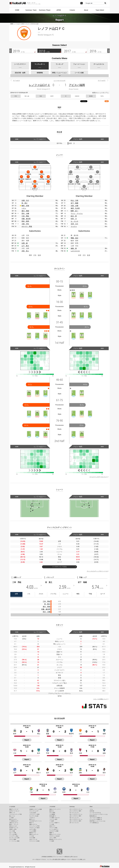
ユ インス (74, 221)
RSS (107, 101)
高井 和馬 (25, 221)
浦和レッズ (12, 812)
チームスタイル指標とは (96, 819)
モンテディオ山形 (33, 816)
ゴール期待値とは (94, 822)
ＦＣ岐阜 (51, 821)
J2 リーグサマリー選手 (75, 816)
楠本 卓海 (25, 206)
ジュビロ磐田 (32, 831)
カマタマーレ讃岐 (53, 831)
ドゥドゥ (74, 226)
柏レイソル (12, 816)
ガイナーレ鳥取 (53, 827)
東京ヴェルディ (13, 819)
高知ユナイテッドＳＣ (55, 834)
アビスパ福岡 (77, 85)
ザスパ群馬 (52, 812)
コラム (91, 809)
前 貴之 (25, 203)
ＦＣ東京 (11, 817)
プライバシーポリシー (58, 856)
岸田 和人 (25, 251)
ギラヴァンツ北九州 (54, 836)
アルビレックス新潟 (34, 827)
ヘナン (24, 208)
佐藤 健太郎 (26, 219)
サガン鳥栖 (32, 837)
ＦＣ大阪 (51, 824)
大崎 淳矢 (25, 224)
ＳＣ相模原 (52, 814)
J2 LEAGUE (32, 806)
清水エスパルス (13, 826)
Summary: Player (44, 10)
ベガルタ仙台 (32, 812)
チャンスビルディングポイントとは (97, 571)
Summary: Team (31, 10)
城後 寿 (74, 248)
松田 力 (74, 219)
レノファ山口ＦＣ (39, 85)
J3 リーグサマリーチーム (76, 819)
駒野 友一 (74, 211)
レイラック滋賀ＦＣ (54, 822)
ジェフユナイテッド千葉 (15, 814)
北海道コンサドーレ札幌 (35, 809)
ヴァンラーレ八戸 (33, 811)
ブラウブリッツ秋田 (34, 814)
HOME (17, 10)
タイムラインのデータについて (98, 477)
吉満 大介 (25, 200)
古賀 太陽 (74, 206)
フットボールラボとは (95, 812)
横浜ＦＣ (31, 822)
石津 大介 (74, 224)
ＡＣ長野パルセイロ (54, 817)
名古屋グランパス (13, 827)
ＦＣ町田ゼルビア (13, 821)
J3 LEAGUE (52, 806)
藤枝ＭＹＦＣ (32, 832)
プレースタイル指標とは (96, 817)
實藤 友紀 (74, 238)
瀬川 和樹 (25, 211)
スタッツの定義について (100, 699)
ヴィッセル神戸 (13, 834)
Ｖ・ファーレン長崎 (14, 841)
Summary (72, 806)
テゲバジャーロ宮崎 (34, 841)
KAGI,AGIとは (93, 816)
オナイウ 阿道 (27, 226)
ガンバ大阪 (12, 831)
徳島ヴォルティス (33, 834)
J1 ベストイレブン (74, 812)
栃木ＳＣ (51, 811)
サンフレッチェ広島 (14, 837)
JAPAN (58, 10)
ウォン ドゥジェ (77, 213)
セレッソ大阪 (12, 832)
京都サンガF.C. (13, 829)
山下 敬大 (25, 246)
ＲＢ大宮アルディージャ (35, 821)
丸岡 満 (25, 243)
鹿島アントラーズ (13, 809)
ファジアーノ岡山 (13, 836)
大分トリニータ (33, 839)
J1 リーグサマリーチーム (76, 809)
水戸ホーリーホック (14, 811)
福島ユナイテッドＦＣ (55, 809)
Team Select (100, 10)
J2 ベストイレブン (74, 817)
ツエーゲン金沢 (53, 819)
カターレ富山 (32, 829)
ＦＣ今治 (31, 836)
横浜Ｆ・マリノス (13, 824)
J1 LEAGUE (12, 806)
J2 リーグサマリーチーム (76, 814)
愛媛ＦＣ (51, 832)
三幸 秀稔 (25, 216)
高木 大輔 (25, 213)
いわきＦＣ (32, 817)
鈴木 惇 (74, 216)
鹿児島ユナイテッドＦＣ (55, 839)
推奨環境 (50, 856)
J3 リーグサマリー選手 (75, 821)
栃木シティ (32, 819)
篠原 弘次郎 (75, 208)
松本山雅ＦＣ (52, 816)
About (86, 10)
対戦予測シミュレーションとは (97, 821)
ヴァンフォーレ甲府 (34, 826)
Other (91, 806)
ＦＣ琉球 (51, 841)
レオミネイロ (75, 251)
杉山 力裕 (74, 200)
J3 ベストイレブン (74, 822)
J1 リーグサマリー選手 (75, 811)
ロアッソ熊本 (52, 837)
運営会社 (67, 856)
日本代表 (92, 811)
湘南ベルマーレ (33, 824)
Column (72, 10)
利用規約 (44, 856)
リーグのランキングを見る (59, 566)
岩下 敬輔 (74, 203)
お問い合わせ (73, 856)
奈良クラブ (52, 826)
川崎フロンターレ (13, 822)
